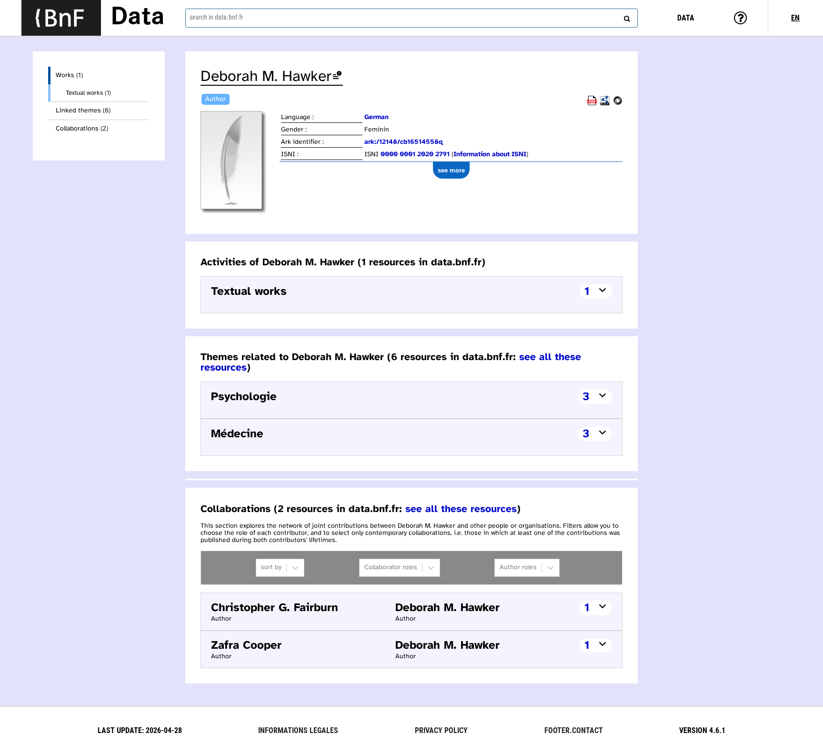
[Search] (626, 16)
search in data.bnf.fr (216, 17)
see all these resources (461, 509)
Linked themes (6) (83, 110)
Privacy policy (441, 730)
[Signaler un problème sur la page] (337, 77)
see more (451, 170)
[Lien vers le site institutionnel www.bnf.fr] (61, 18)
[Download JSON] (617, 103)
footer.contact (573, 730)
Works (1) (69, 75)
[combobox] (411, 18)
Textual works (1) (88, 93)
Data (137, 17)
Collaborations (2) (82, 128)
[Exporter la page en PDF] (592, 103)
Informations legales (298, 730)
